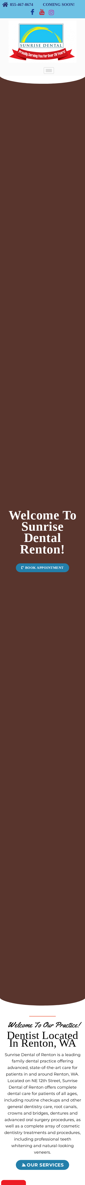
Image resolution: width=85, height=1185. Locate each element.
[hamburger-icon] (49, 70)
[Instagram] (51, 12)
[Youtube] (42, 12)
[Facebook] (32, 12)
